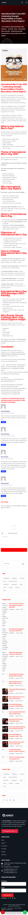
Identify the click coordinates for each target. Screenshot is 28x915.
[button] (12, 533)
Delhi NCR (6, 584)
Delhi (4, 581)
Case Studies (3, 908)
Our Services (4, 845)
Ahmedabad (6, 578)
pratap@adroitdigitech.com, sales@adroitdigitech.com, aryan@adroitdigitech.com (11, 871)
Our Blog (3, 851)
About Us (3, 843)
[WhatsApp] (25, 912)
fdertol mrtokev (5, 434)
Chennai (22, 578)
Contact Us (3, 854)
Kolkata (11, 587)
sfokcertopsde (5, 483)
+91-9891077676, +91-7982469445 (11, 866)
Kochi (4, 587)
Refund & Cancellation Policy (6, 909)
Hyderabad (14, 584)
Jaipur (21, 584)
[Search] (23, 564)
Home (2, 840)
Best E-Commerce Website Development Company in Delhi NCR (16, 605)
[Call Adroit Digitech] (3, 912)
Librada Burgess (5, 411)
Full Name (4, 881)
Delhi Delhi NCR (13, 581)
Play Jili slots (4, 457)
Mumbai (17, 587)
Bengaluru (14, 578)
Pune (4, 590)
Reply (3, 422)
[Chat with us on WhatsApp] (25, 912)
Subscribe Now (7, 895)
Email (2, 887)
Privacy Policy (10, 908)
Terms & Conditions (17, 908)
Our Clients (4, 848)
